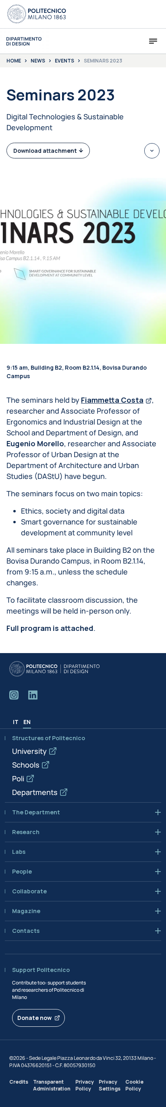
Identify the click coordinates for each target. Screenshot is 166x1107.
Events (64, 60)
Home (13, 60)
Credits (18, 1081)
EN (27, 722)
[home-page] (24, 41)
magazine (26, 911)
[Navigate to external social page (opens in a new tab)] (14, 695)
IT (16, 722)
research (25, 832)
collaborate (29, 891)
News (38, 60)
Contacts (25, 931)
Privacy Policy (84, 1085)
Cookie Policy (134, 1085)
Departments (35, 792)
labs (18, 852)
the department (36, 812)
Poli (18, 778)
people (22, 871)
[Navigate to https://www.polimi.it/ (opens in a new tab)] (36, 14)
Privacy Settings (109, 1085)
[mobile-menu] (153, 41)
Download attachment (45, 150)
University (29, 751)
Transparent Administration (52, 1085)
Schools (25, 764)
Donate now (34, 1018)
